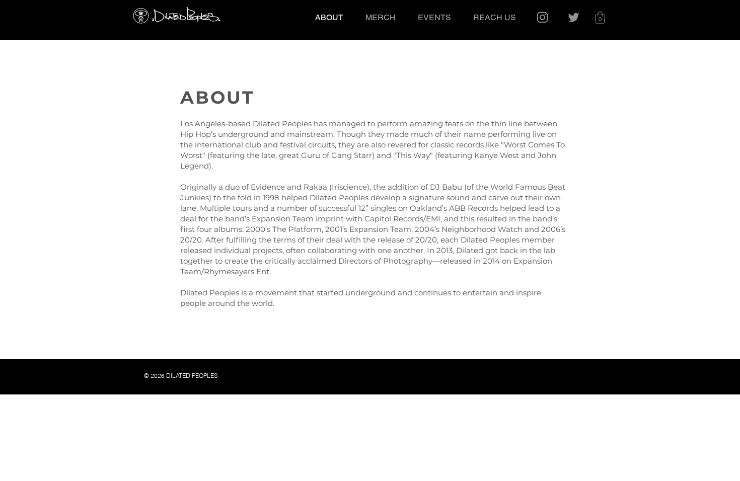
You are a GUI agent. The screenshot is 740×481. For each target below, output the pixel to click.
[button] (600, 18)
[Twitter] (573, 17)
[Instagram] (542, 17)
